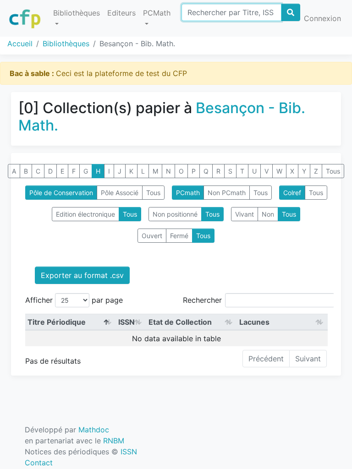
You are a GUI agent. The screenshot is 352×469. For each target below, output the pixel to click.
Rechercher (202, 300)
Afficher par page (74, 300)
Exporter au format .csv (82, 275)
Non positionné (175, 214)
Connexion (322, 18)
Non (268, 214)
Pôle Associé (119, 192)
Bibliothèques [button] (76, 12)
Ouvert (152, 236)
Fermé (179, 236)
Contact (39, 462)
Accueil (20, 43)
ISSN (126, 322)
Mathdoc (93, 429)
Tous (333, 171)
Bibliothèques (66, 43)
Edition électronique (85, 214)
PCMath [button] (156, 12)
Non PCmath (227, 192)
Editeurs (121, 12)
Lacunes (254, 322)
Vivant (244, 214)
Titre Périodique (57, 322)
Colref (292, 192)
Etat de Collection (180, 322)
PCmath (188, 192)
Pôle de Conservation (61, 192)
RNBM (113, 440)
